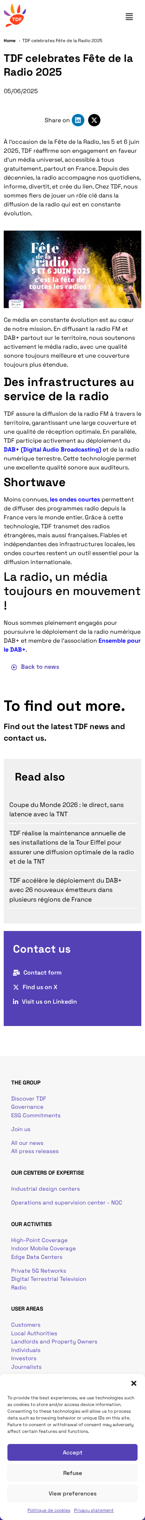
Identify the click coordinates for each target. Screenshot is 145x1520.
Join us (20, 1129)
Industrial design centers (45, 1188)
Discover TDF (28, 1098)
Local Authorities (34, 1333)
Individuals (26, 1349)
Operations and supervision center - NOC (67, 1202)
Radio (18, 1287)
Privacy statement (94, 1510)
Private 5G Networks (38, 1270)
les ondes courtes (75, 499)
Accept (73, 1452)
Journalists (26, 1366)
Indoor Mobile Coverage (43, 1248)
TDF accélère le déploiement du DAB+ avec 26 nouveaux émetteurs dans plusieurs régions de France (65, 889)
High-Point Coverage (39, 1240)
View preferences (73, 1493)
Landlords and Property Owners (54, 1341)
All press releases (35, 1151)
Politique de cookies (49, 1510)
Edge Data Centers (36, 1256)
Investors (23, 1358)
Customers (26, 1324)
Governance (27, 1106)
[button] (134, 1383)
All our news (27, 1142)
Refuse (72, 1472)
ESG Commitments (36, 1115)
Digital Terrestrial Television (48, 1278)
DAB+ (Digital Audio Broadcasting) (52, 449)
